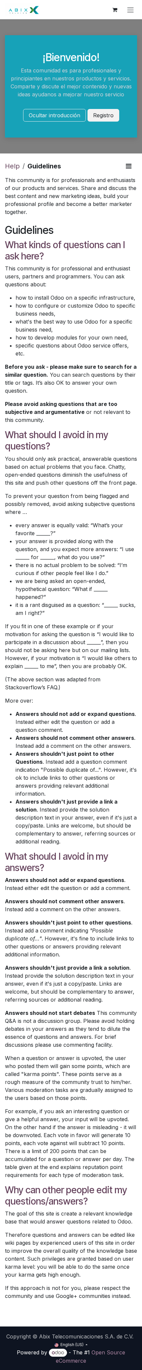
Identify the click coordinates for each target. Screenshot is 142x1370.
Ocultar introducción (54, 115)
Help (12, 166)
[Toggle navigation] (130, 10)
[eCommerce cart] (114, 9)
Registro (103, 115)
